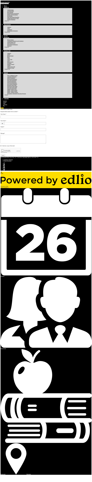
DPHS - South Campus (12, 91)
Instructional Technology (12, 30)
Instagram (4, 168)
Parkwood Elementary (12, 82)
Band (8, 57)
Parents (4, 102)
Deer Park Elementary (12, 80)
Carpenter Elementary (12, 76)
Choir (8, 60)
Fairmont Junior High (11, 88)
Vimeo (4, 170)
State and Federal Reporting (13, 17)
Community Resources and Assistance (15, 41)
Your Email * (3, 120)
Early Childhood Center (12, 75)
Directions (28, 474)
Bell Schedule (10, 12)
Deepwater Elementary (12, 79)
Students (5, 101)
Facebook (4, 163)
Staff (4, 103)
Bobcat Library (10, 39)
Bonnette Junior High (11, 85)
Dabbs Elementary (11, 78)
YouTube (4, 166)
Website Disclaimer (7, 160)
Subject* (2, 126)
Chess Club (9, 59)
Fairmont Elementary (11, 81)
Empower (9, 45)
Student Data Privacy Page (13, 18)
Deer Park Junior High (12, 87)
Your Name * (3, 114)
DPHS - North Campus (12, 90)
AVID (8, 54)
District (2, 108)
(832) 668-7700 (26, 157)
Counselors (9, 29)
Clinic (8, 28)
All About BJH (10, 11)
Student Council (10, 64)
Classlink (5, 104)
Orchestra (9, 63)
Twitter (4, 165)
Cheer (8, 58)
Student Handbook (11, 19)
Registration (9, 16)
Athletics (9, 27)
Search (3, 105)
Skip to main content (5, 1)
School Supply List (11, 42)
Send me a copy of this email (8, 145)
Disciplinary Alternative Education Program (16, 93)
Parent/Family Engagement (13, 13)
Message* (3, 133)
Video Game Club (11, 66)
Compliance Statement (8, 159)
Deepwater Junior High (12, 86)
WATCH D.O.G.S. (11, 43)
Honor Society (10, 61)
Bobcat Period (10, 55)
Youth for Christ (10, 68)
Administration (10, 10)
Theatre (9, 65)
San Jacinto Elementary (12, 84)
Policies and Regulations (12, 14)
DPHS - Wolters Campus (12, 92)
